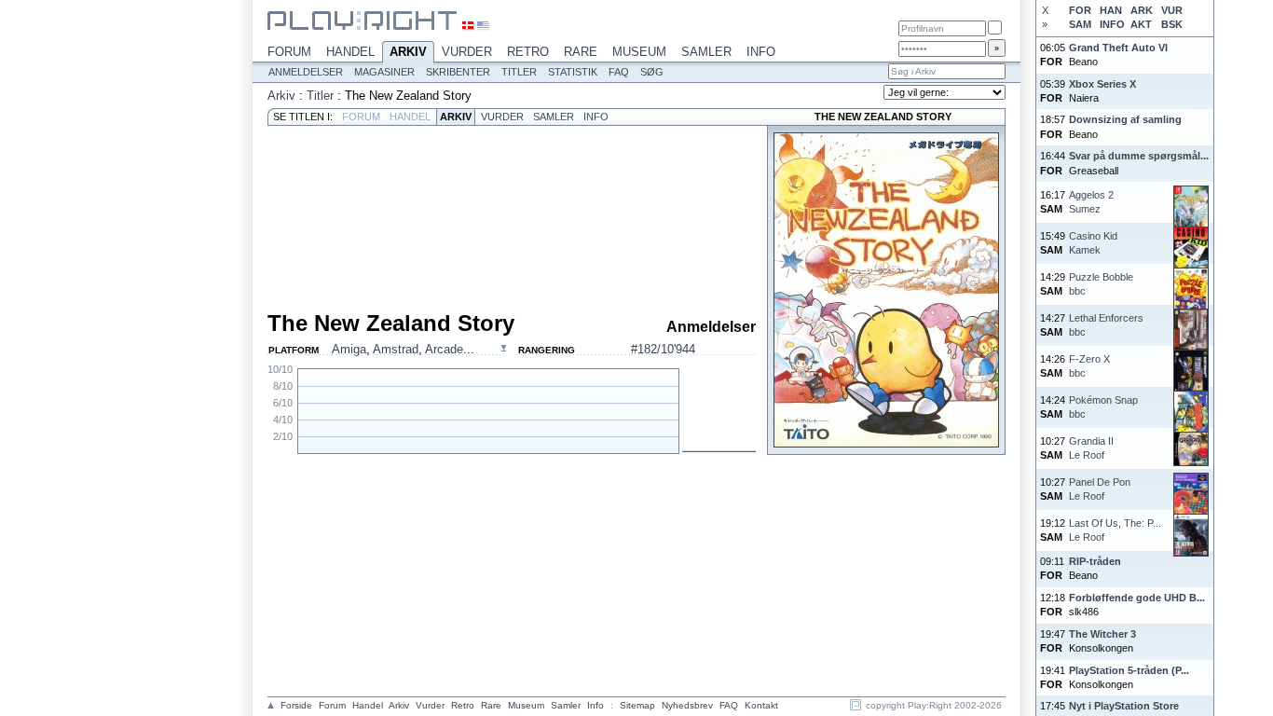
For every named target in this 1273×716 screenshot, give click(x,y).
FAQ (619, 71)
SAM (1080, 24)
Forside (296, 705)
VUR (1172, 10)
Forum (289, 52)
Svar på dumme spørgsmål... (1139, 155)
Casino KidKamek (1093, 242)
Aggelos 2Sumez (1091, 201)
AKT (1141, 24)
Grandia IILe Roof (1091, 448)
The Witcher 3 (1102, 634)
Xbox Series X (1102, 84)
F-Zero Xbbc (1089, 366)
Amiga (349, 349)
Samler (706, 52)
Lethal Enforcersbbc (1106, 324)
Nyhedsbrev (687, 705)
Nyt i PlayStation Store (1124, 705)
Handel (350, 52)
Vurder (467, 52)
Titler (519, 71)
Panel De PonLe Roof (1099, 489)
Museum (639, 52)
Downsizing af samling (1125, 119)
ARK (1141, 10)
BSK (1172, 24)
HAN (1111, 10)
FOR (1080, 10)
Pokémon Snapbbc (1103, 407)
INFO (1112, 24)
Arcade (444, 349)
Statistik (572, 71)
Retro (528, 52)
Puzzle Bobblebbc (1101, 283)
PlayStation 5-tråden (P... (1129, 670)
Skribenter (458, 71)
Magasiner (384, 71)
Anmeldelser (305, 71)
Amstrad (395, 349)
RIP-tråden (1095, 561)
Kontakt (761, 705)
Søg (652, 71)
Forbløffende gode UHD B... (1137, 597)
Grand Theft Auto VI (1118, 47)
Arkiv (408, 52)
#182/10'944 (663, 349)
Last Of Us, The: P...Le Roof (1115, 530)
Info (760, 52)
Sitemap (637, 705)
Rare (580, 52)
